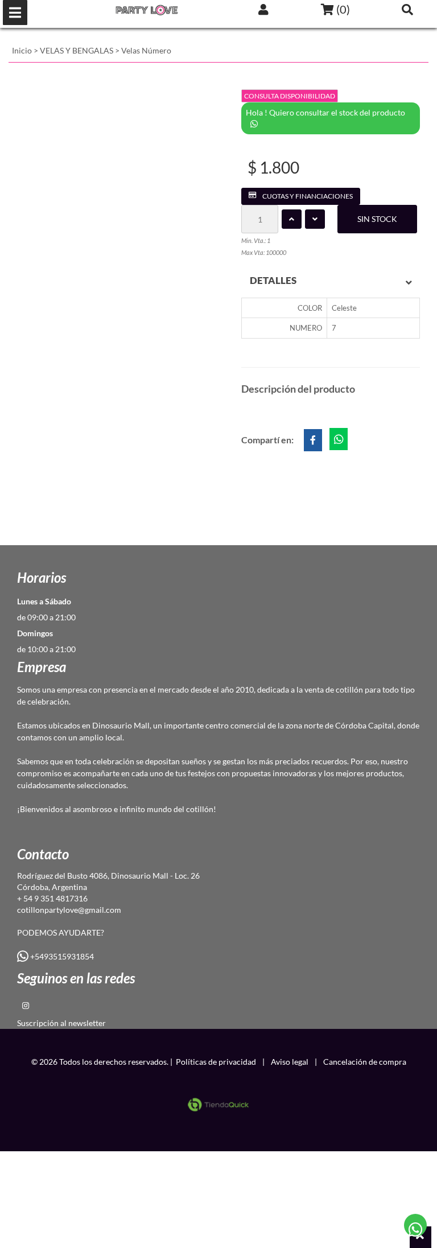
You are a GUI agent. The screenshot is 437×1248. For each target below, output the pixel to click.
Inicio (22, 50)
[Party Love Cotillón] (147, 10)
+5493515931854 (61, 956)
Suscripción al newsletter (61, 1023)
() (342, 9)
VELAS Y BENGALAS (76, 50)
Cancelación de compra (364, 1061)
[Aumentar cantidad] (292, 219)
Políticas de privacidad (216, 1061)
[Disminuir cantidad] (315, 219)
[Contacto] (416, 1225)
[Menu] (15, 12)
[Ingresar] (263, 9)
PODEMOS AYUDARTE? (60, 932)
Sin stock (377, 219)
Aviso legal (289, 1061)
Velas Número (146, 50)
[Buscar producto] (407, 9)
